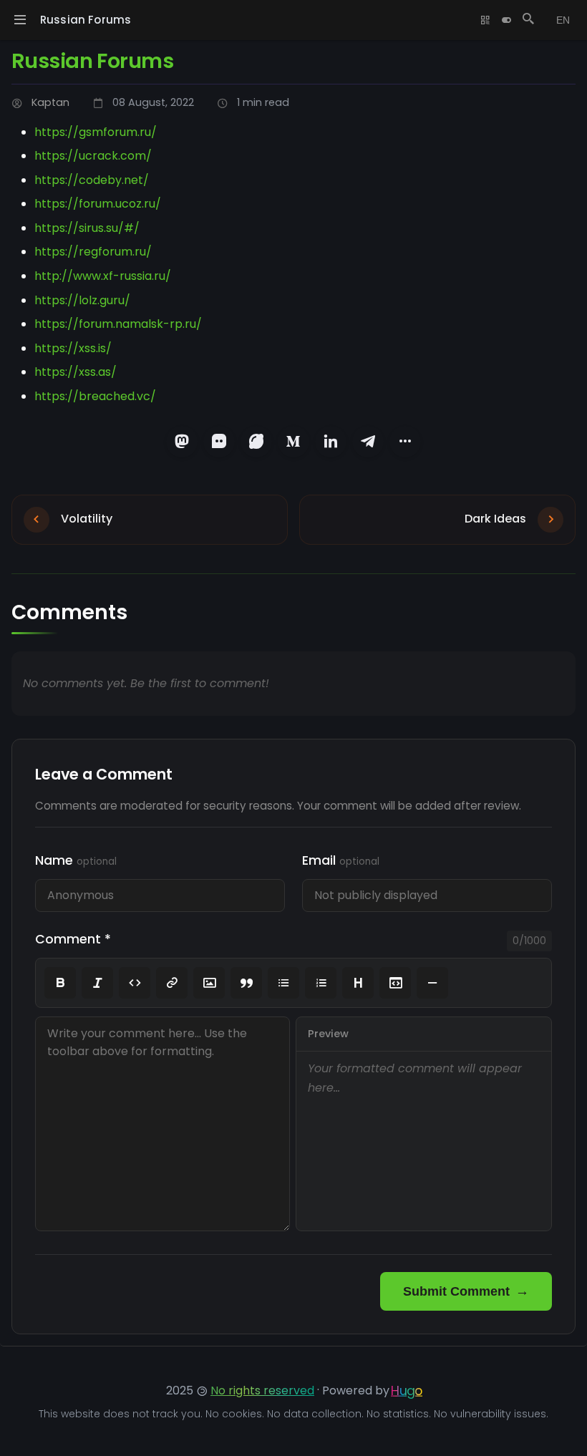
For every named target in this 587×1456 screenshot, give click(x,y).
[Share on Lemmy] (256, 441)
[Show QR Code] (485, 20)
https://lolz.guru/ (82, 300)
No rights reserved (262, 1390)
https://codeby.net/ (91, 180)
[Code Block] (395, 983)
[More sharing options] (405, 441)
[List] (283, 983)
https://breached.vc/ (95, 396)
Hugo (406, 1390)
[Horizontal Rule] (432, 983)
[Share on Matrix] (219, 441)
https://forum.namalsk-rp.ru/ (118, 324)
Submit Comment (456, 1291)
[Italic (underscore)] (97, 983)
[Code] (134, 983)
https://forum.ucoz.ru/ (97, 203)
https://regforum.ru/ (93, 251)
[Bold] (60, 983)
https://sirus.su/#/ (87, 228)
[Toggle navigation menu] (20, 20)
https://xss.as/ (75, 372)
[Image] (209, 983)
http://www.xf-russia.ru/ (102, 276)
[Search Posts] (528, 20)
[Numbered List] (320, 983)
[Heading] (358, 983)
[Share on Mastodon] (182, 441)
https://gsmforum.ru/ (95, 132)
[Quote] (246, 983)
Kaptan (50, 102)
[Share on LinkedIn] (330, 441)
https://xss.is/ (73, 348)
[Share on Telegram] (368, 441)
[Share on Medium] (293, 441)
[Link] (172, 983)
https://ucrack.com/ (93, 155)
